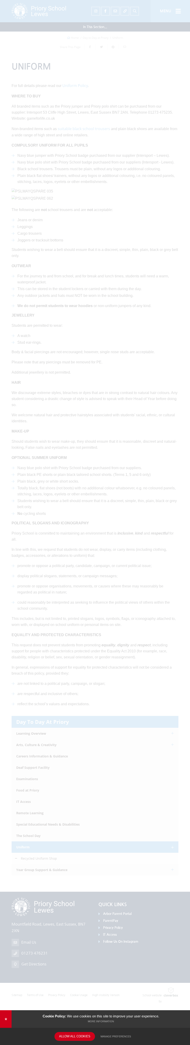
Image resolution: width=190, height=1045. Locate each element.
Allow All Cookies (74, 1036)
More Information (101, 1021)
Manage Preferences (116, 1036)
